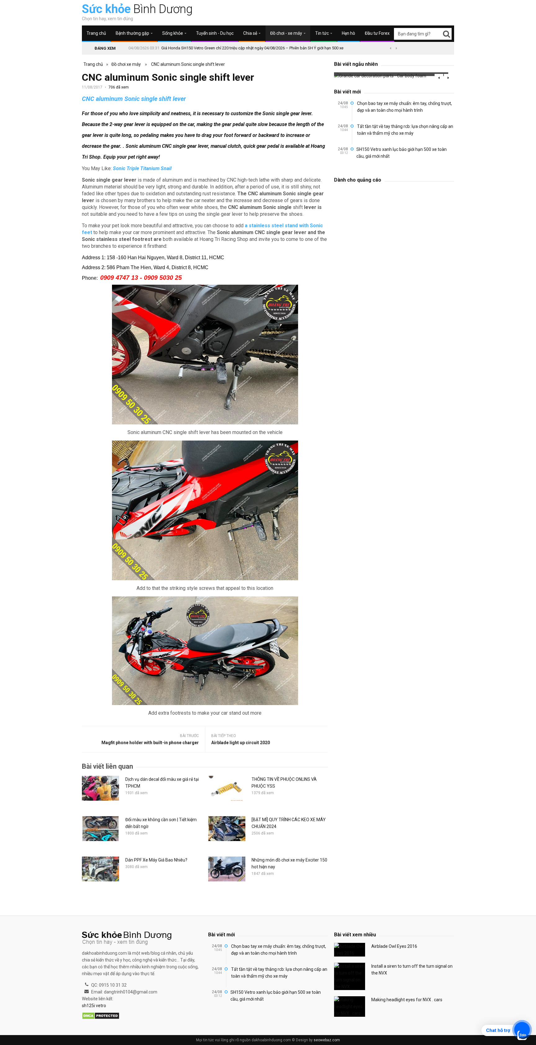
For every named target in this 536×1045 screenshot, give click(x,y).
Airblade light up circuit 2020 (240, 742)
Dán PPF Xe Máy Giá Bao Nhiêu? (156, 859)
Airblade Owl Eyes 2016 (394, 946)
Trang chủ (96, 33)
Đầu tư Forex (377, 33)
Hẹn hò (348, 33)
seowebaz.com (327, 1040)
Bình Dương (137, 9)
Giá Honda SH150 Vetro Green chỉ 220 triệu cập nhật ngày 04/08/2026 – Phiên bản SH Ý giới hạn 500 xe (252, 48)
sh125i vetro (94, 1005)
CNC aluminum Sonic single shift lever (188, 64)
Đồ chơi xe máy (126, 64)
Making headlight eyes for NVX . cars (406, 999)
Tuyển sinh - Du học (215, 33)
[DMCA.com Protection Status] (100, 1016)
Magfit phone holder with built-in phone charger (150, 742)
